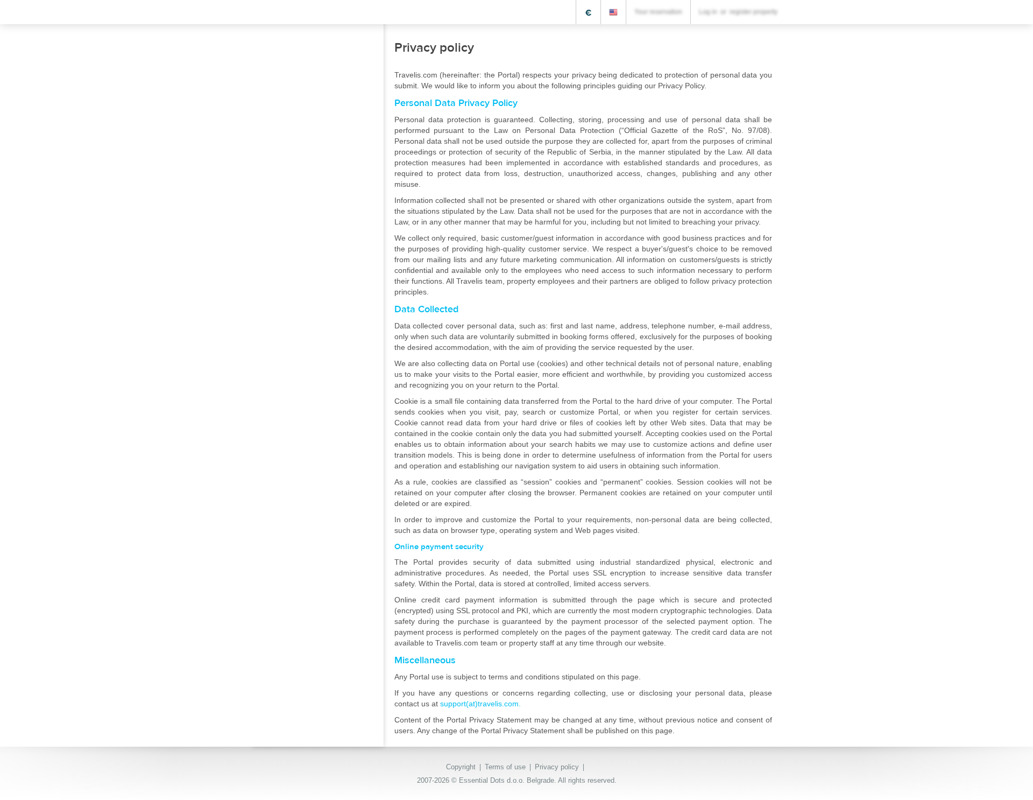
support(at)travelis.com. (480, 703)
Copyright (461, 767)
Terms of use (505, 767)
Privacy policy (557, 767)
